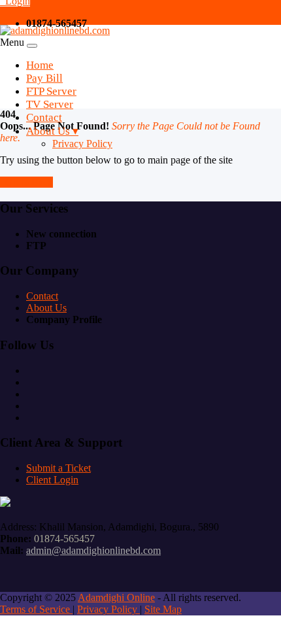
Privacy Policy (82, 143)
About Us (46, 307)
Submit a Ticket (58, 468)
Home (40, 65)
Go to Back (26, 182)
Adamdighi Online (116, 597)
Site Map (163, 609)
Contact (44, 117)
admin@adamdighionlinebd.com (93, 550)
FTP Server (51, 91)
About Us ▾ (52, 131)
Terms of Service (36, 609)
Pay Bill (44, 78)
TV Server (49, 104)
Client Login (52, 479)
